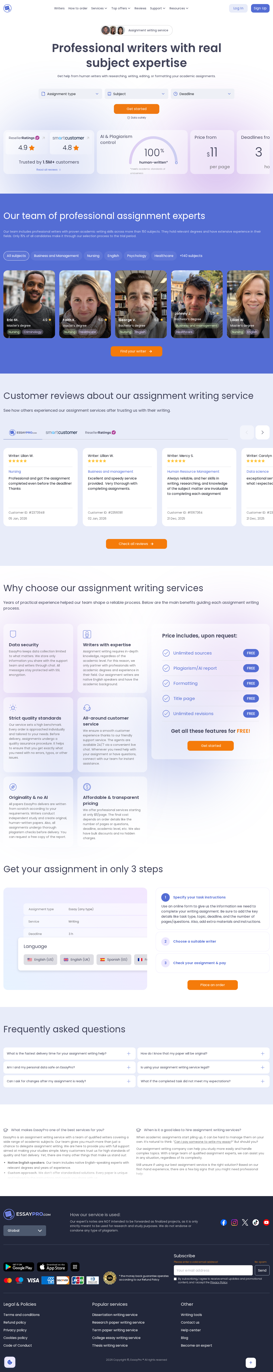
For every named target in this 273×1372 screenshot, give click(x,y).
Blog (184, 1337)
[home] (8, 8)
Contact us (190, 1322)
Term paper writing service (115, 1330)
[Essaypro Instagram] (234, 1222)
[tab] (16, 256)
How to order (77, 8)
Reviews (140, 8)
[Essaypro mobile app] (18, 1267)
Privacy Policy (219, 1282)
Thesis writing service (110, 1345)
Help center (191, 1330)
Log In (238, 8)
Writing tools (191, 1314)
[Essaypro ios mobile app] (52, 1267)
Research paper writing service (118, 1322)
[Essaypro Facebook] (224, 1222)
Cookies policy (15, 1337)
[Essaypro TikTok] (256, 1222)
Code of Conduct (17, 1345)
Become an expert (196, 1345)
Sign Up (260, 8)
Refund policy (14, 1322)
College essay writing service (116, 1337)
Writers (59, 8)
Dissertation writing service (115, 1314)
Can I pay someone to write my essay (202, 1142)
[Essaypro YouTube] (266, 1222)
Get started (137, 108)
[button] (99, 8)
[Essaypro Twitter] (245, 1222)
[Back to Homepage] (26, 1214)
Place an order (212, 984)
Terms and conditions (21, 1314)
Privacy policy (15, 1330)
